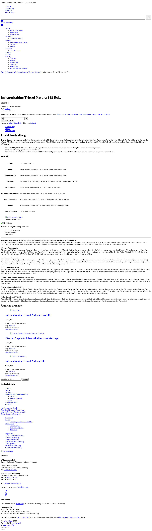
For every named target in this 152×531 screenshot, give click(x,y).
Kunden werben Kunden (18, 68)
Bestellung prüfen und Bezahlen (21, 422)
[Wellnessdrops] (7, 22)
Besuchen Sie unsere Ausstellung (12, 410)
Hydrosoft (13, 44)
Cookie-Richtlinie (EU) (13, 448)
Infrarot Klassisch (35, 72)
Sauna (7, 28)
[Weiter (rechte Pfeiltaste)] (4, 529)
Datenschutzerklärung (13, 446)
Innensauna (14, 32)
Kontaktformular (23, 487)
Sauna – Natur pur (16, 30)
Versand (7, 109)
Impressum (9, 434)
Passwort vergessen (16, 428)
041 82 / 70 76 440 (10, 477)
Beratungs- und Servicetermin (68, 517)
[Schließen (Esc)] (8, 527)
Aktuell (8, 54)
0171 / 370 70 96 (24, 517)
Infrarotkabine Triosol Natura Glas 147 (27, 315)
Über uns (13, 58)
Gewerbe (8, 404)
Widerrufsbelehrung (12, 438)
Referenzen (14, 66)
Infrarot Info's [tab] (10, 131)
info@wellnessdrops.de (13, 483)
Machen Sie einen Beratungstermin (13, 412)
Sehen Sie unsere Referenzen (11, 414)
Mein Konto (9, 424)
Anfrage (8, 6)
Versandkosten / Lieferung (14, 442)
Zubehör (8, 52)
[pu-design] (17, 523)
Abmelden (13, 430)
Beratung (8, 10)
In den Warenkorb (7, 121)
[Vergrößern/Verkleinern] (2, 527)
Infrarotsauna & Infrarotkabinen (16, 72)
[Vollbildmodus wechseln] (4, 527)
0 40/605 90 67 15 (10, 470)
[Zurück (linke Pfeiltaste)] (2, 529)
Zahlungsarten (10, 444)
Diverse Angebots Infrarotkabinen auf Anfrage (32, 338)
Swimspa (8, 48)
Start (2, 72)
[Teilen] (6, 527)
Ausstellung (9, 8)
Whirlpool (8, 36)
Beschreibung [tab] (10, 127)
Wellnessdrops (8, 521)
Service (12, 60)
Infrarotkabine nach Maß (18, 42)
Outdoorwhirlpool (16, 38)
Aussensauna (14, 34)
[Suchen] (148, 17)
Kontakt (8, 56)
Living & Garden (11, 402)
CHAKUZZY (15, 50)
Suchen (25, 379)
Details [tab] (7, 129)
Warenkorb (9, 418)
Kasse (7, 420)
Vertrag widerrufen (12, 440)
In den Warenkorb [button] (11, 330)
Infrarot (8, 40)
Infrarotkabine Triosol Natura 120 (25, 361)
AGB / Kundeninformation (14, 436)
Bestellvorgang (15, 426)
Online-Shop (9, 12)
